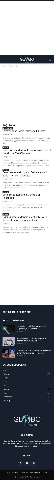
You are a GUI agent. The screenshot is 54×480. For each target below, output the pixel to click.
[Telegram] (27, 463)
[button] (4, 60)
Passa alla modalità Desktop (17, 472)
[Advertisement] (27, 28)
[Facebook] (20, 463)
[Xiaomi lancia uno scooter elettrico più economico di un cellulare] (9, 341)
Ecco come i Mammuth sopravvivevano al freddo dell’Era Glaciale (27, 152)
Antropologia (7, 128)
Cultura (5, 214)
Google (5, 170)
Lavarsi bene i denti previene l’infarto (24, 131)
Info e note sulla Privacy (38, 472)
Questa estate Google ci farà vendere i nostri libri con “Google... (25, 174)
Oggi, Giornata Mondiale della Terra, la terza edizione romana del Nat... (25, 219)
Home (5, 66)
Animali (5, 147)
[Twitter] (33, 463)
